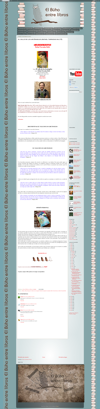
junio (72, 260)
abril (72, 263)
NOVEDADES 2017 (32, 32)
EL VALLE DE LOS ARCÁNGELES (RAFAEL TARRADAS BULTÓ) (76, 272)
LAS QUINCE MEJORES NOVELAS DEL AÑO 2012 (77, 150)
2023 (71, 248)
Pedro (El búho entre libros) (75, 144)
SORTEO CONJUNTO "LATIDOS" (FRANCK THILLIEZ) (77, 197)
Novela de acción (72, 230)
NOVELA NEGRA (57, 28)
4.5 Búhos (70, 222)
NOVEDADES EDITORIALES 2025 (25, 28)
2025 (71, 245)
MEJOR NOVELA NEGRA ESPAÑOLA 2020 (77, 172)
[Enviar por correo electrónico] (39, 289)
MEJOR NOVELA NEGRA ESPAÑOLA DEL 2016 (77, 203)
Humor (70, 226)
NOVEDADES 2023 (48, 28)
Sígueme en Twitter (70, 84)
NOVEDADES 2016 (42, 32)
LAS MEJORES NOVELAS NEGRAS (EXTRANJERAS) (77, 177)
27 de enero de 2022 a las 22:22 (28, 310)
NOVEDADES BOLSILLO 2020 (34, 30)
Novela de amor (72, 231)
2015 (71, 305)
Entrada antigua (63, 357)
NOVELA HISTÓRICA (77, 28)
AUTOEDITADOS (65, 30)
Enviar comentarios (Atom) (27, 359)
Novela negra (71, 235)
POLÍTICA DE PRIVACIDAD (61, 34)
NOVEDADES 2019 (75, 30)
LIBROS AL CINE (56, 30)
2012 (71, 310)
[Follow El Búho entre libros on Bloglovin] (73, 87)
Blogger (57, 406)
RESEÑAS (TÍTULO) (47, 30)
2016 (71, 304)
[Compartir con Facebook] (42, 289)
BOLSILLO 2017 (69, 32)
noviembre (73, 252)
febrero (72, 266)
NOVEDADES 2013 (49, 34)
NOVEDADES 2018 (22, 32)
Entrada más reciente (23, 357)
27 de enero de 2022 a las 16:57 (28, 296)
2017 (71, 302)
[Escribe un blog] (40, 289)
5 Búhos (70, 223)
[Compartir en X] (41, 289)
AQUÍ (45, 266)
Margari (22, 296)
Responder (22, 300)
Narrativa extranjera (72, 227)
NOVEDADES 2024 (38, 28)
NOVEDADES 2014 (40, 34)
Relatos (70, 238)
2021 (71, 296)
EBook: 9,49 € (42, 78)
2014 (71, 307)
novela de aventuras (72, 239)
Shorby (22, 310)
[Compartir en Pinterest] (43, 289)
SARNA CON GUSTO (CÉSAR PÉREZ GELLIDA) (77, 161)
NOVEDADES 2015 (52, 32)
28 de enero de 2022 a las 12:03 (28, 319)
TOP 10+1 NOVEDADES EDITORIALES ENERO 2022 (75, 288)
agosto (72, 257)
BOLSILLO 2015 (30, 34)
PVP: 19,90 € (42, 76)
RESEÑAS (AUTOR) (67, 28)
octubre (72, 254)
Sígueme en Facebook (70, 82)
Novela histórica (72, 234)
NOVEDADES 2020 (22, 30)
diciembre (73, 251)
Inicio (43, 357)
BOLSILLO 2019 (60, 32)
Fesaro (22, 319)
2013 (71, 308)
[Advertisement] (42, 347)
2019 (71, 299)
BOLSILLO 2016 (21, 34)
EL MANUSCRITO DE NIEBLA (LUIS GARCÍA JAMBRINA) (75, 278)
